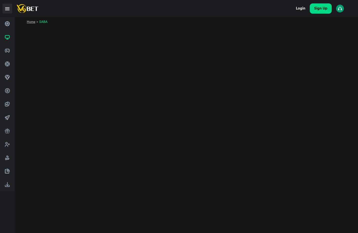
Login (300, 8)
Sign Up (320, 8)
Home (31, 21)
